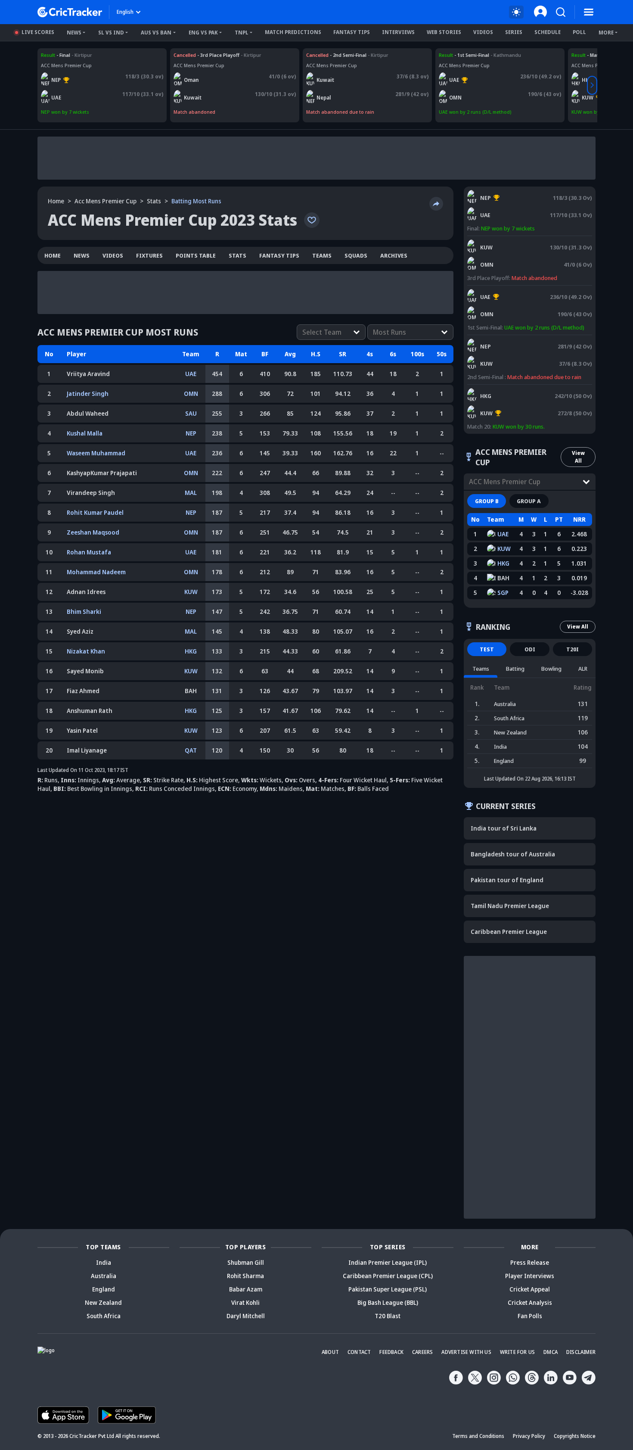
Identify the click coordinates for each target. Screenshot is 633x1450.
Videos (483, 32)
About (330, 1352)
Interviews (398, 32)
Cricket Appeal (529, 1289)
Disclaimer (581, 1352)
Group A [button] (529, 501)
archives (393, 255)
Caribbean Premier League (509, 931)
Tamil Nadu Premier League (510, 906)
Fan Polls (530, 1316)
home (52, 255)
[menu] (589, 12)
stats (154, 201)
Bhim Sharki (84, 611)
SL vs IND (111, 32)
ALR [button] (582, 668)
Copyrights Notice (575, 1436)
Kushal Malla (84, 433)
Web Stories (444, 32)
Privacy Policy (529, 1436)
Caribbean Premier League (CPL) (388, 1276)
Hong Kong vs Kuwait (493, 388)
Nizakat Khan (86, 651)
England (103, 1289)
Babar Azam (245, 1289)
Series (513, 32)
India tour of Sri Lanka (504, 828)
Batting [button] (515, 668)
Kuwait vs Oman (193, 55)
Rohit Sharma (245, 1276)
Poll (579, 32)
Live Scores (38, 32)
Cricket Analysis (530, 1302)
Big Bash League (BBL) (387, 1302)
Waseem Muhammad (96, 453)
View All (578, 456)
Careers (422, 1352)
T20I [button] (572, 649)
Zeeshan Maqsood (93, 532)
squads (355, 255)
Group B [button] (487, 501)
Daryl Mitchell (246, 1316)
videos (112, 255)
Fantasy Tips (351, 32)
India (103, 1262)
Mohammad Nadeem (96, 572)
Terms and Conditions (478, 1436)
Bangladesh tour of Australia (513, 854)
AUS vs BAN (156, 32)
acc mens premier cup (105, 201)
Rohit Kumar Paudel (95, 512)
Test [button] (487, 649)
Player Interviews (529, 1276)
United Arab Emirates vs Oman (475, 55)
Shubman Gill (245, 1262)
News (74, 32)
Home (56, 201)
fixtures (149, 255)
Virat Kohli (245, 1302)
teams (322, 255)
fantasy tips (279, 255)
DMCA (550, 1352)
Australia (103, 1276)
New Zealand (103, 1302)
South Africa (104, 1316)
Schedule (547, 32)
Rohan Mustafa (89, 552)
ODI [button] (529, 649)
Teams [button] (480, 668)
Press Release (529, 1262)
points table (196, 255)
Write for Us (517, 1352)
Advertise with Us (466, 1352)
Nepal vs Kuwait (324, 55)
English (125, 12)
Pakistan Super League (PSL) (387, 1289)
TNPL (241, 32)
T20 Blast (387, 1316)
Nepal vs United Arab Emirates (76, 55)
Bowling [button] (551, 668)
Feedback (391, 1352)
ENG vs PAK (203, 32)
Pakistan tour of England (507, 880)
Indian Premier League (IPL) (387, 1262)
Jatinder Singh (88, 393)
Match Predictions (293, 32)
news (82, 255)
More (606, 32)
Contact (359, 1352)
